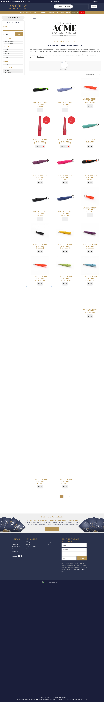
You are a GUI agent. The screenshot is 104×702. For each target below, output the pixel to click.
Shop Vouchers (52, 529)
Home (30, 18)
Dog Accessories (9, 41)
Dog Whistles (9, 43)
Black (6, 49)
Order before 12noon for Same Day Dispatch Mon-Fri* (16, 1)
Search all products (64, 6)
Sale (81, 12)
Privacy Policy (29, 549)
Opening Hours (16, 546)
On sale (7, 70)
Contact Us (15, 544)
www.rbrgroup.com (43, 699)
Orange (7, 53)
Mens (27, 12)
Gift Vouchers (60, 12)
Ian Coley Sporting (16, 551)
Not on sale (8, 72)
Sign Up (82, 558)
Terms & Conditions (31, 546)
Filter (19, 34)
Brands (74, 12)
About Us (14, 542)
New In (22, 12)
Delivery (28, 542)
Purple (6, 57)
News (13, 549)
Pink (6, 55)
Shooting (42, 12)
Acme (6, 64)
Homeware (51, 12)
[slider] (3, 30)
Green (6, 51)
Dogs (67, 12)
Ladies (34, 12)
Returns (28, 544)
